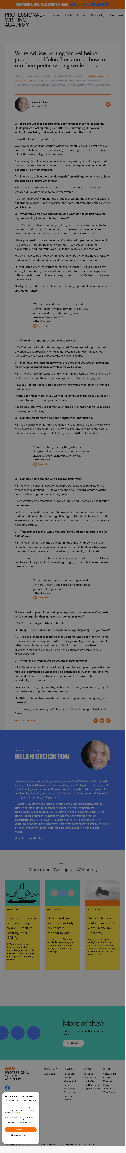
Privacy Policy (32, 1110)
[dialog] (20, 1118)
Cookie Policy (15, 1113)
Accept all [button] (20, 1129)
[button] (21, 1135)
